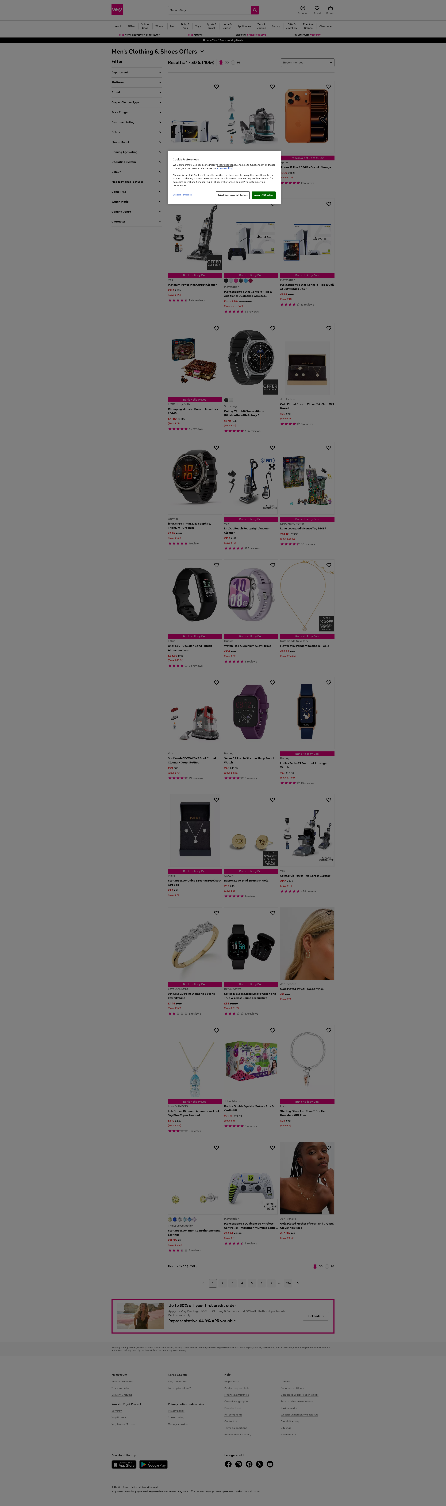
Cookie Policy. (224, 168)
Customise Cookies (183, 194)
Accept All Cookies (263, 195)
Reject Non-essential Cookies (233, 195)
